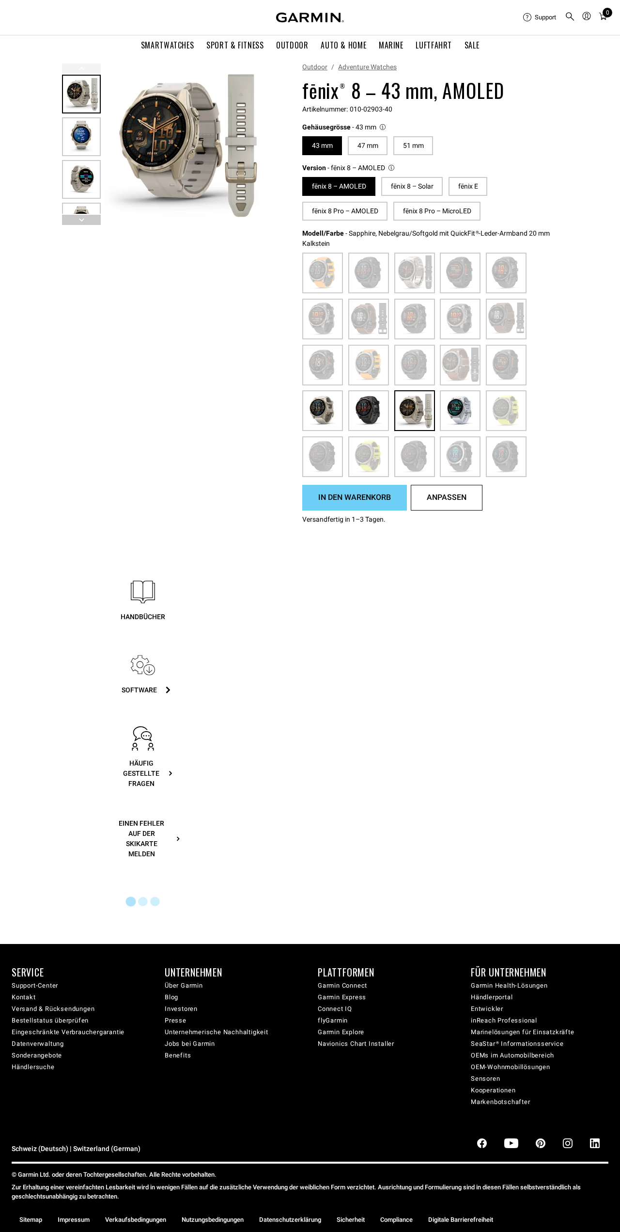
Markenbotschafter (500, 1101)
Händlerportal (491, 997)
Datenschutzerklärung (290, 1219)
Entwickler (487, 1008)
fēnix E (468, 186)
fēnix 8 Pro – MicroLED (437, 211)
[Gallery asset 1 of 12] (183, 144)
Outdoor (314, 67)
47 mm (367, 145)
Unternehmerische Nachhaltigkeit (216, 1032)
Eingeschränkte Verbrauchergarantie (68, 1032)
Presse (175, 1020)
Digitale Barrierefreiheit (460, 1219)
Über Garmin (184, 985)
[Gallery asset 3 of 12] (81, 179)
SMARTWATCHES (167, 45)
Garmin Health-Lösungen (509, 985)
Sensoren (485, 1078)
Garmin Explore (341, 1032)
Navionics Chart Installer (356, 1043)
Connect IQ (335, 1008)
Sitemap (30, 1219)
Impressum (74, 1219)
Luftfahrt (434, 45)
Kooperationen (493, 1090)
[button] (344, 127)
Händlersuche (33, 1067)
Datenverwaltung (38, 1043)
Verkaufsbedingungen (135, 1219)
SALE (472, 45)
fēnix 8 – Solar (412, 186)
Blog (171, 997)
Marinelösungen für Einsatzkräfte (522, 1032)
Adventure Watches (367, 67)
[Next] (251, 144)
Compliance (396, 1219)
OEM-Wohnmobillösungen (510, 1067)
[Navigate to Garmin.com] (310, 17)
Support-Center (35, 985)
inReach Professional (504, 1020)
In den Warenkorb (354, 497)
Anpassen (446, 497)
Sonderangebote (37, 1055)
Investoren (181, 1008)
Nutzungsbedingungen (213, 1219)
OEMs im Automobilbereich (512, 1055)
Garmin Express (342, 997)
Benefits (178, 1055)
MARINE (391, 45)
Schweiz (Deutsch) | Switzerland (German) (76, 1149)
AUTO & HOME (343, 45)
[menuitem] (540, 17)
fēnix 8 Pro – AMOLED (345, 211)
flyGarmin (333, 1020)
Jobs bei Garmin (190, 1043)
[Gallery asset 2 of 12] (81, 136)
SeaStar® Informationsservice (517, 1043)
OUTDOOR (292, 45)
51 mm (413, 145)
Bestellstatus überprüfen (50, 1020)
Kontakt (24, 997)
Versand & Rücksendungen (53, 1008)
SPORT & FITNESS (235, 45)
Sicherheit (351, 1219)
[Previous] (81, 69)
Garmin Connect (342, 985)
